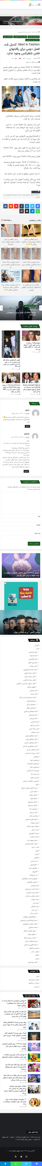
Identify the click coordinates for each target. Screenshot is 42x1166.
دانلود (37, 784)
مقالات (37, 955)
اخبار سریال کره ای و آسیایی (26, 683)
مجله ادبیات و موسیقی (32, 889)
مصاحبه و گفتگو (34, 948)
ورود (37, 976)
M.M (35, 59)
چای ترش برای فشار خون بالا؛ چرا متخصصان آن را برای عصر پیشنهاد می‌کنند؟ (15, 1066)
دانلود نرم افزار (32, 805)
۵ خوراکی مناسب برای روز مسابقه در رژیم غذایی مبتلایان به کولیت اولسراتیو (22, 574)
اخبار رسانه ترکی (30, 676)
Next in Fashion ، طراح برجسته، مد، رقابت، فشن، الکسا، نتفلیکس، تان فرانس (21, 196)
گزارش (37, 854)
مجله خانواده (35, 899)
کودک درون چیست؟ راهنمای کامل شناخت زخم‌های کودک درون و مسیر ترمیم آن (14, 1035)
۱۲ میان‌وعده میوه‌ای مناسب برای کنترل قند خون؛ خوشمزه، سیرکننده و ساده (15, 1101)
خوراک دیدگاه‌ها (34, 983)
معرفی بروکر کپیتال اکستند (24, 1139)
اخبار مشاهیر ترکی (31, 739)
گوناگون (36, 858)
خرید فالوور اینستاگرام (22, 1137)
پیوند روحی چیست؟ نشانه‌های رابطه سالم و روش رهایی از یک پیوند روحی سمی (14, 1024)
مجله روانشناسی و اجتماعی (28, 920)
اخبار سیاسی (33, 690)
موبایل (12, 1137)
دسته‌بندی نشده (34, 816)
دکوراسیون (33, 865)
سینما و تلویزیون (34, 833)
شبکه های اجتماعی (31, 819)
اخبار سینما (34, 694)
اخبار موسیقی (33, 715)
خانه (36, 32)
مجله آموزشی (35, 885)
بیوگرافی (36, 757)
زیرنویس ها (33, 809)
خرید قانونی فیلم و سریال (29, 788)
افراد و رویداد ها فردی (32, 753)
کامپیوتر (34, 871)
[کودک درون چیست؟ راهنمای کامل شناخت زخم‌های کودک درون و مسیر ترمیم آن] (34, 1036)
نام (39, 516)
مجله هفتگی (35, 906)
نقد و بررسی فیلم (30, 938)
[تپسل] (5, 583)
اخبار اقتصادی (33, 659)
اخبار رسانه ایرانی (30, 673)
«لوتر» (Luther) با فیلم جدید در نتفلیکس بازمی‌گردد (21, 313)
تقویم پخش (31, 687)
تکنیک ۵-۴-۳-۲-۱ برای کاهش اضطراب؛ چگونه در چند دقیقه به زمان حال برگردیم (14, 1046)
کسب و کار (33, 913)
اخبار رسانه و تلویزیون (24, 32)
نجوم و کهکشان (32, 882)
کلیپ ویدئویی (32, 962)
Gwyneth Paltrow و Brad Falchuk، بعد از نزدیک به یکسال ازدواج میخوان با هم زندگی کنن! (31, 388)
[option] (21, 308)
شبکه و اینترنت (34, 837)
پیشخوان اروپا (8, 37)
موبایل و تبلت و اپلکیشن (29, 878)
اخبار (33, 32)
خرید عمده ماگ (35, 1137)
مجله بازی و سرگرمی (32, 892)
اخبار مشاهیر (35, 732)
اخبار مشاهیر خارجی (30, 743)
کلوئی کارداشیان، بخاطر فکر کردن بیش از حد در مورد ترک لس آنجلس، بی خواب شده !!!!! (11, 363)
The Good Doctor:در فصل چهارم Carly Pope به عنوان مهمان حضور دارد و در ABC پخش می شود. (11, 388)
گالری (37, 851)
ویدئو (37, 959)
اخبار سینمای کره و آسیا (27, 697)
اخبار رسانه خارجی (34, 37)
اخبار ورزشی (33, 718)
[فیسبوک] (38, 206)
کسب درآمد (35, 847)
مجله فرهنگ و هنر (31, 941)
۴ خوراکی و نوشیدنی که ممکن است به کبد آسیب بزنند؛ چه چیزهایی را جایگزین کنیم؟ (14, 1003)
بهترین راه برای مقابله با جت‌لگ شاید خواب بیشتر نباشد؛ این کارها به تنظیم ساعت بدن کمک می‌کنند (14, 1077)
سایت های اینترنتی (31, 844)
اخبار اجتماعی (33, 652)
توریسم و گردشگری (33, 770)
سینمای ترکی (31, 704)
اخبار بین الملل (32, 662)
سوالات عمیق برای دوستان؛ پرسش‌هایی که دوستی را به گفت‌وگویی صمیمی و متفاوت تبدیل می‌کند (15, 1089)
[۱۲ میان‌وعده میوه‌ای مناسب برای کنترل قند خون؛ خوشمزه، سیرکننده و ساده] (34, 1102)
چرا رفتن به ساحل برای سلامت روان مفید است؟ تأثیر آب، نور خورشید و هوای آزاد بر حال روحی (15, 1013)
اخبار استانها (33, 656)
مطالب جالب (35, 952)
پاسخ (27, 426)
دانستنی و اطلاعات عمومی (31, 781)
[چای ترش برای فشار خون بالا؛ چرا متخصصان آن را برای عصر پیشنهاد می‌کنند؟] (34, 1067)
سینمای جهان (31, 708)
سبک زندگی (35, 830)
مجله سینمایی (33, 927)
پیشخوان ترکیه (34, 767)
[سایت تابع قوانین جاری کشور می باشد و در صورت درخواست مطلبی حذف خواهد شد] (21, 21)
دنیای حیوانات (34, 823)
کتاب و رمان (33, 812)
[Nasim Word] (31, 4)
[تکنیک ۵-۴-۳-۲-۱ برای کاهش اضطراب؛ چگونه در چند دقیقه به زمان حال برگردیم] (34, 1047)
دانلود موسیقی (32, 802)
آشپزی (37, 645)
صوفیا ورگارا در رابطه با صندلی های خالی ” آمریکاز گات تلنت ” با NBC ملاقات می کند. (32, 346)
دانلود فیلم (33, 798)
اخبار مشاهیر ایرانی (31, 736)
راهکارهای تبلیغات (29, 917)
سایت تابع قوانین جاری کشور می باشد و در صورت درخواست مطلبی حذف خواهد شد (21, 15)
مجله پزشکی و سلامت (32, 896)
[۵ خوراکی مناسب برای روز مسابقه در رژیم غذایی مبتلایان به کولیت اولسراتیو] (34, 1058)
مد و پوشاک (33, 875)
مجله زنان (36, 903)
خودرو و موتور (34, 777)
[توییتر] (32, 206)
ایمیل (38, 525)
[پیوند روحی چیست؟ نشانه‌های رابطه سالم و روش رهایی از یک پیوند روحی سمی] (34, 1025)
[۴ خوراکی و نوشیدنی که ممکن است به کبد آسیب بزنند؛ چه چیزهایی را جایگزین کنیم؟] (34, 1004)
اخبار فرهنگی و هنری (30, 711)
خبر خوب (34, 910)
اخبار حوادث (33, 666)
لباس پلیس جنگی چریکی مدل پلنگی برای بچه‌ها (23, 632)
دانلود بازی (33, 791)
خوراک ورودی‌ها (34, 980)
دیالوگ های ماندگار (33, 826)
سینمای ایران (31, 701)
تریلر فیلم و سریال (30, 931)
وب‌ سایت (37, 533)
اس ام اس (34, 861)
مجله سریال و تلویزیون (32, 40)
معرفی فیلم (32, 934)
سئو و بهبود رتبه (32, 840)
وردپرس (36, 987)
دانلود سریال (33, 795)
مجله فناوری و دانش (30, 945)
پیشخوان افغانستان (33, 764)
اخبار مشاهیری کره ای (30, 746)
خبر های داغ (35, 774)
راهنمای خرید (33, 868)
